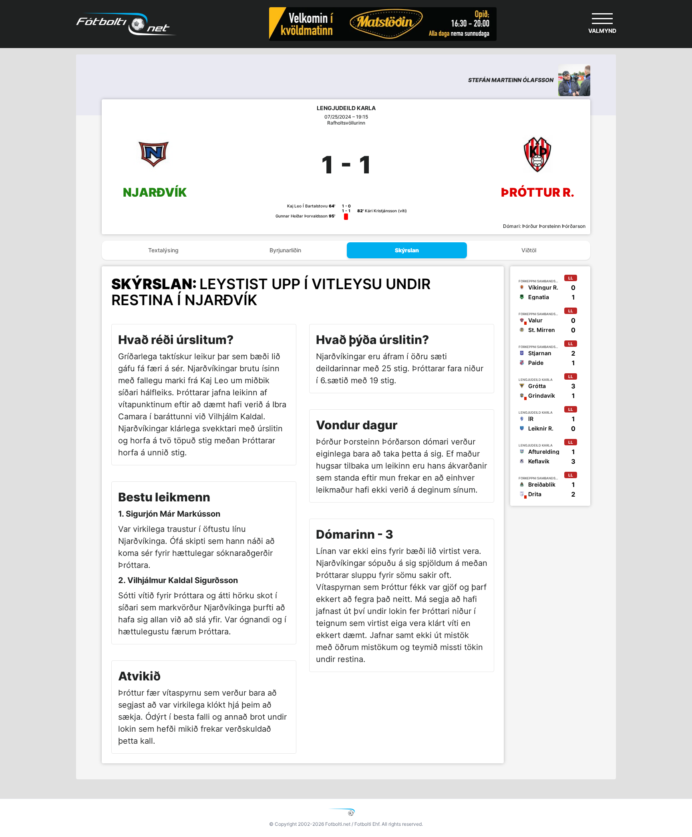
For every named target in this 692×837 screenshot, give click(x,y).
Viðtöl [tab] (528, 250)
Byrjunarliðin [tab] (285, 250)
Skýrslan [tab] (407, 250)
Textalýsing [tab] (163, 250)
